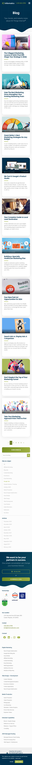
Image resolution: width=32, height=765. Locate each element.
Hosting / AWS (7, 487)
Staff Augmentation (8, 665)
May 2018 (6, 538)
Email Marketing (8, 478)
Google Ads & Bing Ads (9, 653)
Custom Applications (9, 686)
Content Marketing (8, 472)
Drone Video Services (9, 710)
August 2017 (7, 544)
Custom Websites (8, 679)
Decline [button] (11, 761)
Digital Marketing (7, 647)
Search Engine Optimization (10, 492)
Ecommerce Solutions (9, 684)
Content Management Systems (11, 681)
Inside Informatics (8, 507)
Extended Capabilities (8, 717)
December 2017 (8, 532)
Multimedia (6, 509)
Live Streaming (7, 705)
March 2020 (7, 527)
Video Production (8, 700)
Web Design (7, 498)
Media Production (8, 490)
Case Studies (7, 504)
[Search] (28, 455)
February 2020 (7, 547)
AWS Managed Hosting (8, 734)
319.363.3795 (16, 571)
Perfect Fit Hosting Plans (9, 739)
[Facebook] (5, 637)
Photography (7, 702)
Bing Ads (6, 470)
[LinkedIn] (9, 637)
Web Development (8, 501)
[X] (11, 638)
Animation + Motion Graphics (10, 707)
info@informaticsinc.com (11, 628)
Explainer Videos (8, 712)
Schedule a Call (16, 579)
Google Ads (7, 481)
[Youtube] (18, 637)
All (4, 464)
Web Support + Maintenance (10, 742)
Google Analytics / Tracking (10, 484)
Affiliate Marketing (8, 467)
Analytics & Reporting (9, 670)
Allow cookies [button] (19, 761)
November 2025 (8, 524)
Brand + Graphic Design (9, 721)
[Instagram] (14, 637)
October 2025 (7, 530)
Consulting (6, 728)
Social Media (7, 495)
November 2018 (8, 535)
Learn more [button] (18, 758)
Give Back (6, 512)
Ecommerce (6, 475)
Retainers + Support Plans (10, 726)
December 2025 (8, 521)
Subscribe (15, 450)
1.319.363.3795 (21, 3)
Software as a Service (9, 723)
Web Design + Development (10, 675)
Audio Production (8, 697)
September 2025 (8, 541)
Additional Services (8, 668)
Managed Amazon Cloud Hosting (12, 737)
